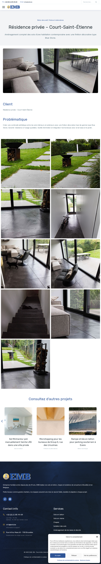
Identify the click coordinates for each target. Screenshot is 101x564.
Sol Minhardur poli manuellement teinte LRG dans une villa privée (18, 442)
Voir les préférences (90, 555)
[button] (97, 537)
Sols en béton (18, 448)
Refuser (74, 555)
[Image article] (18, 421)
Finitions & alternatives (56, 20)
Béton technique (83, 448)
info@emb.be (11, 525)
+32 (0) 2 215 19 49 (14, 515)
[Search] (96, 2)
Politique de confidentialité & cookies (68, 560)
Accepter (58, 555)
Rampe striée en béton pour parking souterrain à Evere (83, 442)
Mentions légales (85, 560)
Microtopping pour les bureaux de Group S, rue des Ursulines (50, 442)
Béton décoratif (42, 20)
